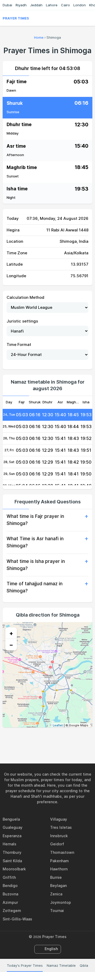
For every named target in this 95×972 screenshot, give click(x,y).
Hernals (9, 844)
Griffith (9, 877)
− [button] (11, 644)
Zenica (56, 894)
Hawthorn (59, 869)
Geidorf (57, 844)
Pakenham (59, 861)
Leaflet (58, 725)
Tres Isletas (61, 827)
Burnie (56, 877)
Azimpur (10, 902)
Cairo (65, 5)
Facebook (29, 738)
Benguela (11, 819)
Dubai (7, 5)
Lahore (52, 5)
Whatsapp (65, 738)
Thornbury (12, 852)
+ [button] (11, 633)
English (51, 948)
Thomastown (62, 852)
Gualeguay (12, 827)
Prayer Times (16, 18)
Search (89, 18)
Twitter (41, 738)
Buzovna (10, 894)
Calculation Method (25, 297)
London (79, 5)
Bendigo (10, 885)
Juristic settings (22, 321)
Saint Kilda (12, 861)
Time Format (19, 344)
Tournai (57, 910)
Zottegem (12, 910)
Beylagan (58, 885)
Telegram (53, 738)
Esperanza (12, 836)
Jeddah (36, 5)
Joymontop (60, 902)
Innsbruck (59, 836)
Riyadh (21, 5)
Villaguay (58, 819)
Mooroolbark (14, 869)
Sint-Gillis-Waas (17, 919)
